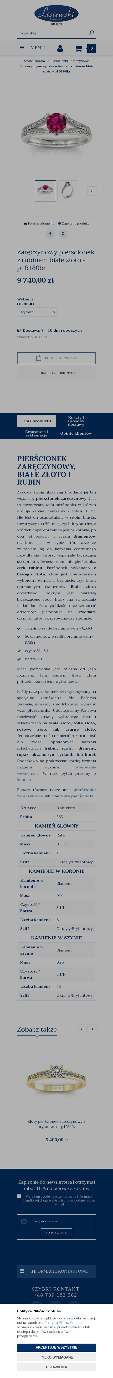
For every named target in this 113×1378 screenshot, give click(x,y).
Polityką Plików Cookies (63, 1323)
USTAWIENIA (56, 1367)
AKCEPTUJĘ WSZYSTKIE (57, 1347)
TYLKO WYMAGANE (56, 1357)
